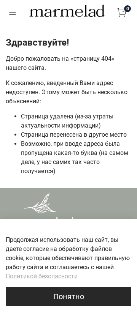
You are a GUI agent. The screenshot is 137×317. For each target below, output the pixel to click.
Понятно (68, 296)
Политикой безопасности (42, 276)
